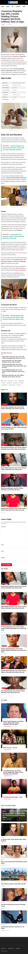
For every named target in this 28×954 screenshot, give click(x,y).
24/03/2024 (9, 819)
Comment (3, 526)
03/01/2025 (14, 775)
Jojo (16, 380)
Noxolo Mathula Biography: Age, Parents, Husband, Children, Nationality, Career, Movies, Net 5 (13, 371)
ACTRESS (4, 645)
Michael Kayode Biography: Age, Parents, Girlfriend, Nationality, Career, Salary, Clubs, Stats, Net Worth (14, 366)
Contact (18, 6)
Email (2, 551)
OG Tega (21, 382)
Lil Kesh (3, 382)
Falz (19, 246)
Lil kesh (16, 270)
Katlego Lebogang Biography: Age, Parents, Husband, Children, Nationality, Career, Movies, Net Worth (13, 650)
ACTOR (2, 837)
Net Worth (15, 382)
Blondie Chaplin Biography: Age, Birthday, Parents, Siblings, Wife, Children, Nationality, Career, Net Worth (13, 723)
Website (3, 557)
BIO (12, 6)
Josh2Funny (15, 261)
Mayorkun (23, 270)
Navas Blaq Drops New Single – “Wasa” (13, 797)
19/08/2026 (4, 694)
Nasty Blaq (4, 261)
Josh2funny (21, 380)
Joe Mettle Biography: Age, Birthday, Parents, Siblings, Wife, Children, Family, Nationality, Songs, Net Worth (13, 772)
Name (2, 544)
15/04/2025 (14, 726)
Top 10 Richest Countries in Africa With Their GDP (13, 884)
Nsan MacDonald (7, 726)
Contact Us (3, 948)
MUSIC (7, 6)
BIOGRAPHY (4, 404)
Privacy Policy (10, 948)
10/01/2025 (14, 749)
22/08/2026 (4, 610)
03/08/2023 (7, 865)
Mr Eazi (17, 253)
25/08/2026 (4, 410)
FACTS (4, 811)
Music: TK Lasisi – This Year (10, 747)
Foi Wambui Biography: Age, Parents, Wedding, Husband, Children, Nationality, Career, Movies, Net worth (13, 628)
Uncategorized (5, 505)
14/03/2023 (9, 24)
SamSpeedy (4, 384)
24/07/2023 (7, 930)
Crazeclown (15, 56)
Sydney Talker (12, 384)
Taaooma (19, 384)
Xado (3, 24)
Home (2, 6)
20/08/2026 (4, 674)
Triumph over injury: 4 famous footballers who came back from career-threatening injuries (14, 815)
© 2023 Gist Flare (4, 951)
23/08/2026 (4, 491)
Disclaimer (18, 948)
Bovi (5, 380)
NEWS (24, 6)
